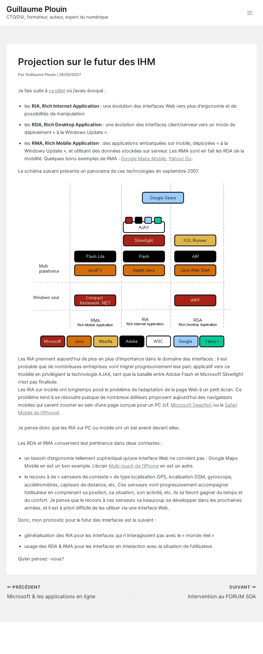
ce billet (57, 91)
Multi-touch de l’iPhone (134, 466)
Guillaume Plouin (36, 9)
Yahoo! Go (179, 158)
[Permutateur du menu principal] (250, 13)
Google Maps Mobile (143, 158)
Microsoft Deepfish (191, 405)
